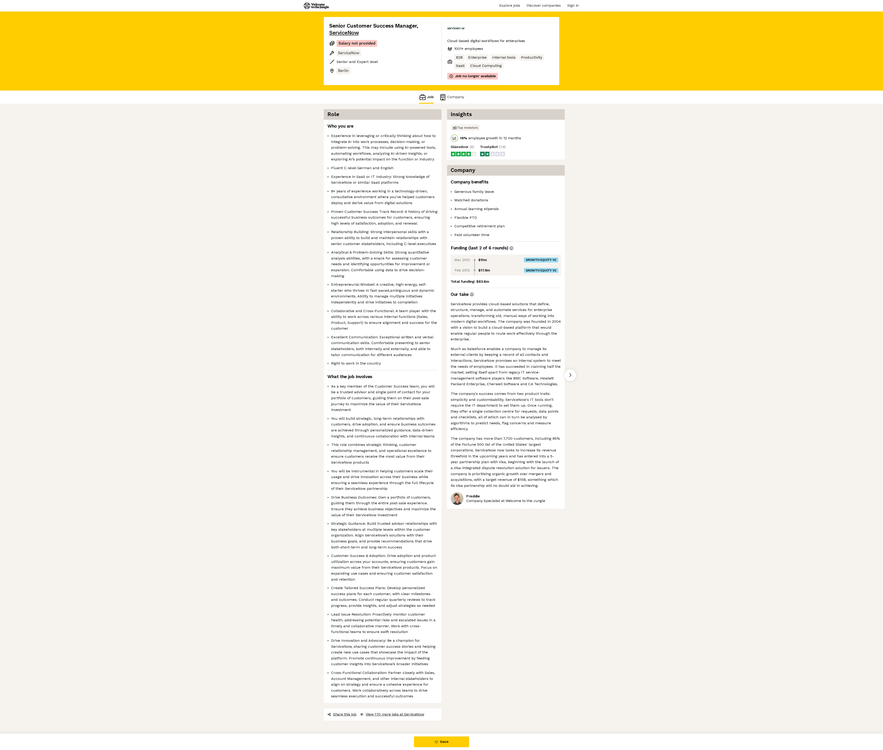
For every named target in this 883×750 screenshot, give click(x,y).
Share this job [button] (344, 714)
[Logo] (316, 6)
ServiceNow (344, 33)
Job (430, 97)
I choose (53, 727)
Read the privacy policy (23, 711)
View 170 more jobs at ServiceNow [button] (395, 714)
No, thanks (21, 727)
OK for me (85, 727)
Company (455, 97)
